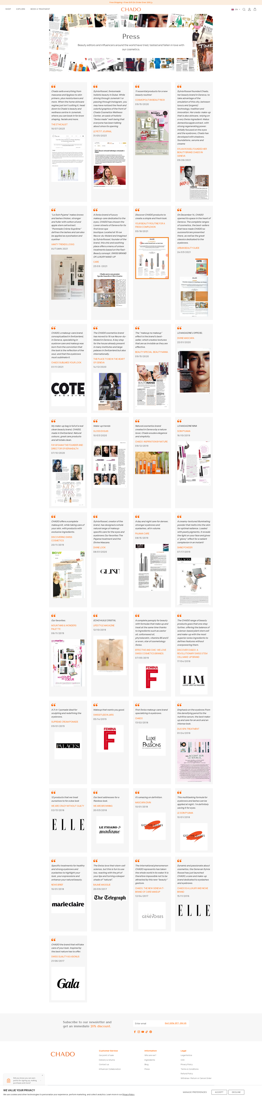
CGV (182, 1060)
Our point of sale (106, 1055)
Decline (236, 1092)
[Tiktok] (146, 1032)
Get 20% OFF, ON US (175, 1023)
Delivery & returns (107, 1060)
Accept (219, 1092)
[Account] (249, 9)
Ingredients (150, 1060)
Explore (20, 9)
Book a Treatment (40, 9)
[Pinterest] (150, 1032)
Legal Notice (186, 1055)
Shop (8, 9)
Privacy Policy (187, 1064)
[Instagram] (139, 1032)
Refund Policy (187, 1073)
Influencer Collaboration (110, 1069)
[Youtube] (143, 1032)
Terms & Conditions (190, 1069)
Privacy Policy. (128, 1094)
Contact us (104, 1064)
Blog (146, 1064)
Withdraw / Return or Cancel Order (196, 1078)
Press (147, 1069)
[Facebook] (135, 1032)
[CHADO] (131, 9)
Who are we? (150, 1055)
